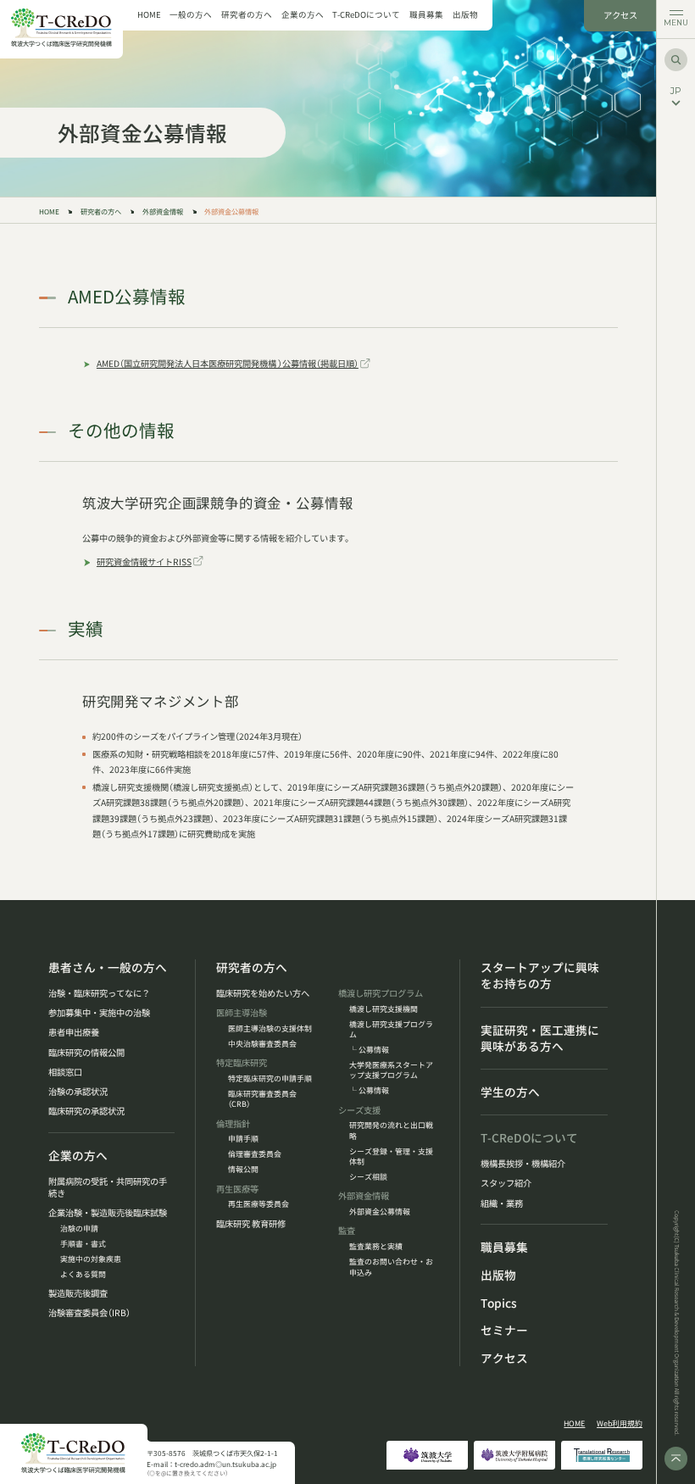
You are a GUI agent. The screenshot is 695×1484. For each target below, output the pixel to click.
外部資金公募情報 (379, 1212)
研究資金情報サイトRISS (144, 561)
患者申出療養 (73, 1032)
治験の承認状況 (78, 1092)
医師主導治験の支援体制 (270, 1029)
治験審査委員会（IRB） (89, 1313)
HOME (149, 14)
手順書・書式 (83, 1244)
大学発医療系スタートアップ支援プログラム (391, 1070)
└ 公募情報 (369, 1050)
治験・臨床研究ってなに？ (99, 993)
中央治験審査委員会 (262, 1044)
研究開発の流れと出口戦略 (391, 1130)
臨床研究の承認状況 (86, 1111)
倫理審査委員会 (254, 1154)
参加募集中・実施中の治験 (99, 1013)
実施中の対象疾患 (90, 1259)
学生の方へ (510, 1092)
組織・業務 (502, 1203)
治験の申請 (79, 1229)
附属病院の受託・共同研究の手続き (107, 1187)
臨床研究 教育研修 (251, 1224)
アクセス (620, 14)
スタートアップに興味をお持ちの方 (540, 975)
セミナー (504, 1330)
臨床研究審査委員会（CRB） (262, 1099)
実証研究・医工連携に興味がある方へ (540, 1038)
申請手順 (243, 1139)
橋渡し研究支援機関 (383, 1009)
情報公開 (243, 1169)
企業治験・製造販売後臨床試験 (107, 1213)
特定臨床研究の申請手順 (270, 1079)
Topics (499, 1303)
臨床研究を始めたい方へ (262, 993)
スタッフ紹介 (506, 1183)
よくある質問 (83, 1275)
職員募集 (426, 14)
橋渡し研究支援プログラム (391, 1030)
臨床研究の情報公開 (86, 1053)
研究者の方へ (246, 14)
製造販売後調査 (78, 1293)
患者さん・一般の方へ (107, 967)
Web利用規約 (619, 1424)
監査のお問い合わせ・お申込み (391, 1267)
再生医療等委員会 (258, 1204)
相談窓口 (65, 1072)
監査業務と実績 (376, 1247)
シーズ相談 (368, 1177)
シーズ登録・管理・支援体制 (391, 1157)
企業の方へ (302, 14)
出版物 (465, 14)
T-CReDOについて (366, 14)
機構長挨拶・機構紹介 (523, 1164)
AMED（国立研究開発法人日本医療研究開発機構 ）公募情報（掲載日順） (228, 363)
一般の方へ (191, 14)
